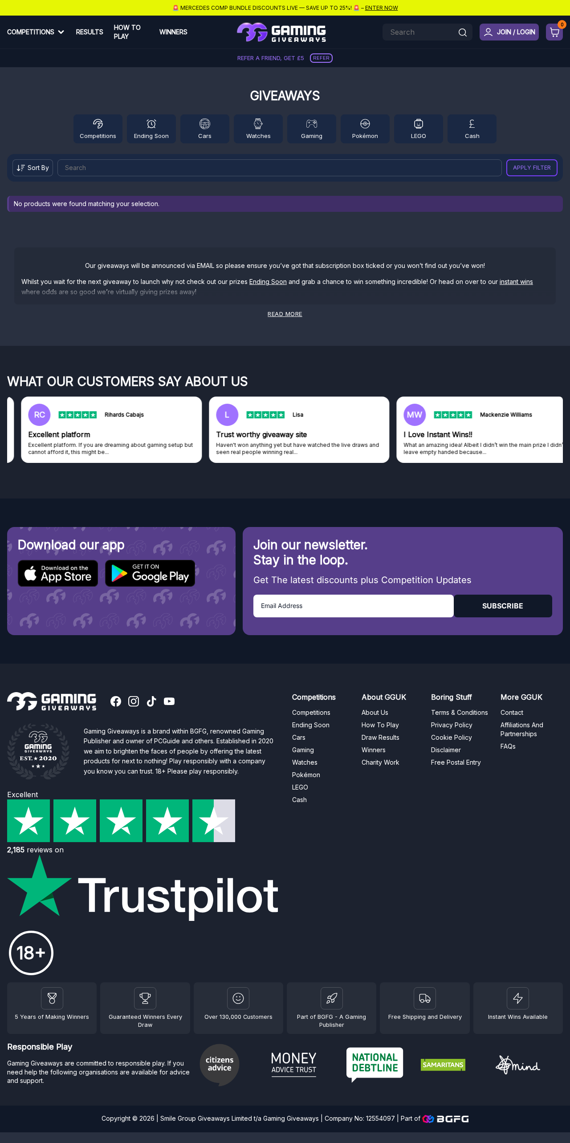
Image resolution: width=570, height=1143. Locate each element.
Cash (472, 135)
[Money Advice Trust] (305, 1066)
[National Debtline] (380, 1066)
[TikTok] (151, 702)
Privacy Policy (451, 725)
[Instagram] (133, 702)
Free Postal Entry (456, 762)
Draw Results (380, 737)
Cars (205, 135)
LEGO (418, 135)
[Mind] (529, 1066)
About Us (375, 712)
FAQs (508, 746)
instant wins (516, 281)
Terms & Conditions (459, 712)
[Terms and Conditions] (425, 998)
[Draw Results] (238, 998)
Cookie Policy (451, 737)
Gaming (311, 135)
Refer (321, 58)
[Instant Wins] (518, 998)
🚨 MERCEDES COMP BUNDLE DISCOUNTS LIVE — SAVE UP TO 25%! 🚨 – (285, 7)
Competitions (30, 32)
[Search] (462, 33)
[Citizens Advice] (231, 1066)
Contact (512, 712)
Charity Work (380, 762)
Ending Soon (151, 135)
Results (89, 32)
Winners (173, 32)
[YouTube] (169, 702)
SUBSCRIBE (502, 605)
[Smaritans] (454, 1066)
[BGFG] (332, 998)
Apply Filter (532, 167)
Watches (258, 135)
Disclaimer (446, 750)
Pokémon (365, 135)
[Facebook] (115, 702)
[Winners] (52, 998)
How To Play (127, 32)
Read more (285, 314)
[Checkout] (554, 32)
